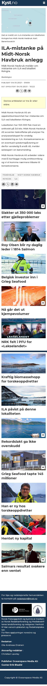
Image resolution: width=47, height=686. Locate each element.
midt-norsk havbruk (29, 175)
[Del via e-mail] (29, 91)
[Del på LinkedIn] (25, 91)
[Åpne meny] (44, 3)
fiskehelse (8, 175)
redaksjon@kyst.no (27, 598)
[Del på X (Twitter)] (21, 91)
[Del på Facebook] (17, 91)
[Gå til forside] (20, 3)
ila (15, 179)
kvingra (7, 179)
